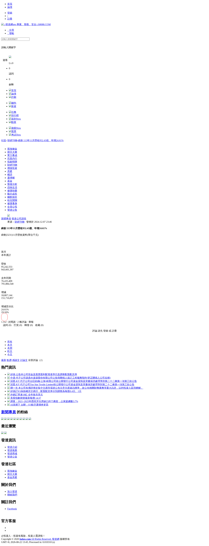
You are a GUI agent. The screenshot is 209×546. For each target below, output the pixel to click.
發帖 (10, 33)
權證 (9, 174)
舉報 (31, 322)
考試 (16, 134)
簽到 (16, 119)
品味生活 (12, 187)
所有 (9, 341)
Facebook (12, 508)
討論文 (24, 360)
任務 (13, 112)
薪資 (13, 106)
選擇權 (11, 177)
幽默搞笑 (12, 197)
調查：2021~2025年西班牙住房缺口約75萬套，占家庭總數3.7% (44, 401)
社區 (3, 140)
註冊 (9, 18)
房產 (9, 171)
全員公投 (12, 206)
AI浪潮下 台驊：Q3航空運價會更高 (29, 404)
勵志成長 (12, 194)
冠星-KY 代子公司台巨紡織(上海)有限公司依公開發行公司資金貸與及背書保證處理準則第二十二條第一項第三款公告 (73, 381)
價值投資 (12, 168)
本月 (9, 345)
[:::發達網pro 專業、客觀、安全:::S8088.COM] (26, 24)
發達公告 (12, 210)
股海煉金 (12, 149)
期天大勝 (12, 152)
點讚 (9, 360)
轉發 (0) (28, 325)
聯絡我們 (12, 494)
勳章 (13, 122)
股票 (13, 131)
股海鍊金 (12, 471)
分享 (10, 30)
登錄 (9, 12)
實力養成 (12, 155)
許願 (13, 97)
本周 (9, 348)
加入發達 (12, 491)
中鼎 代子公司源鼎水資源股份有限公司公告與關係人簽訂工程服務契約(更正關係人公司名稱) (60, 377)
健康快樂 (12, 190)
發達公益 (12, 456)
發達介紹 (12, 447)
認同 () (6, 325)
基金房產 (12, 477)
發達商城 (12, 453)
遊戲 (16, 128)
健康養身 (12, 203)
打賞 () (17, 325)
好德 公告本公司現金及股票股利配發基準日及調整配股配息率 (43, 374)
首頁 (9, 4)
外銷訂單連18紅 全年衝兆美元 (26, 394)
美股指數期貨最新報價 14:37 (25, 398)
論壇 (9, 7)
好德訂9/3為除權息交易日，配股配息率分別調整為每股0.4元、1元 (45, 391)
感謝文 (16, 360)
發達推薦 (12, 450)
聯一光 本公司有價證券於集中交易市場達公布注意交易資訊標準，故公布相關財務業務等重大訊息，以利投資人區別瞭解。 (76, 388)
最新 (3, 360)
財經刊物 (12, 140)
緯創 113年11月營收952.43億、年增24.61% (40, 140)
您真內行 (12, 158)
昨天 (9, 351)
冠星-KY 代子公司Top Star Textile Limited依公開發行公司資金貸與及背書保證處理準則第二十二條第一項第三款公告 (72, 384)
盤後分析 (12, 184)
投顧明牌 (12, 161)
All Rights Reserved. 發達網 (39, 539)
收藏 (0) (38, 325)
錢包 (13, 103)
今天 (9, 354)
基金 (9, 181)
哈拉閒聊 (12, 200)
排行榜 (15, 115)
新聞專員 (6, 218)
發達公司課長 (19, 218)
